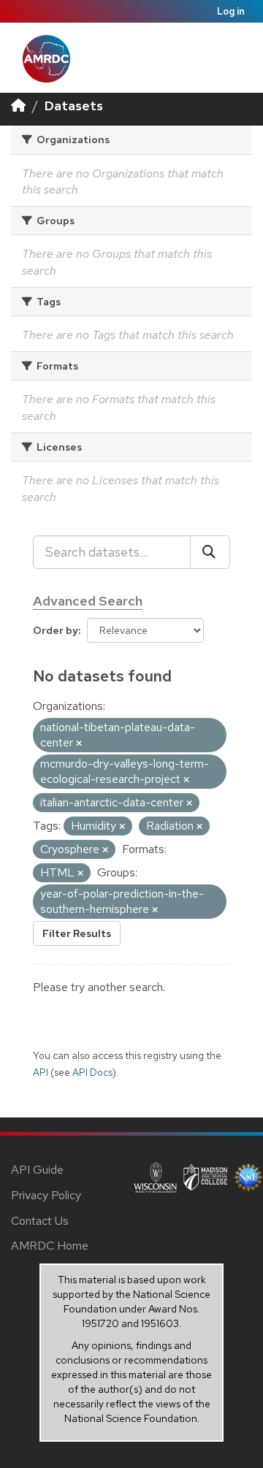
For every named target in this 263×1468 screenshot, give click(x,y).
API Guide (37, 1169)
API (40, 1072)
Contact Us (40, 1220)
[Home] (18, 105)
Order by (55, 630)
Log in (231, 11)
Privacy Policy (46, 1195)
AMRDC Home (49, 1245)
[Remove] (79, 743)
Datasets (74, 105)
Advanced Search (87, 600)
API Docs (92, 1072)
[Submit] (210, 552)
